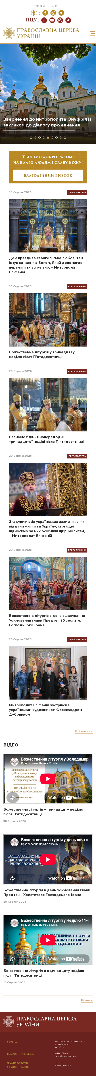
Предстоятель (77, 192)
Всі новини (84, 731)
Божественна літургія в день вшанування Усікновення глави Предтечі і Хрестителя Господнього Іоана (47, 620)
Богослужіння (77, 286)
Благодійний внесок (48, 176)
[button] (31, 138)
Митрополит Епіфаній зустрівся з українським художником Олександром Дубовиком (45, 710)
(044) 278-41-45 (62, 1054)
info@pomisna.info (66, 1056)
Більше (87, 1000)
